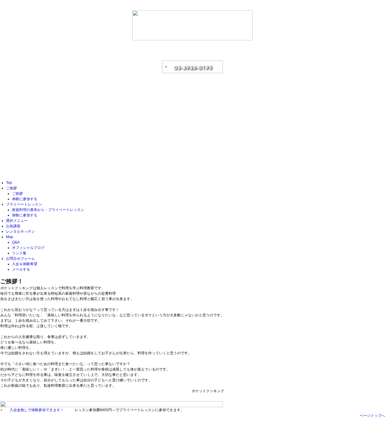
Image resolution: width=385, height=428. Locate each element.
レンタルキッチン (20, 231)
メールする (21, 269)
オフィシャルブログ (28, 248)
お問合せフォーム (20, 258)
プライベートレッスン (24, 204)
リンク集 (19, 253)
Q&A (16, 242)
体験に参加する (24, 199)
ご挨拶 (11, 188)
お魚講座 (13, 226)
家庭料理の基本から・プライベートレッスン (48, 210)
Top (9, 183)
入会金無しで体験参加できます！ (37, 410)
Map (9, 237)
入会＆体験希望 (24, 264)
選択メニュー (17, 221)
